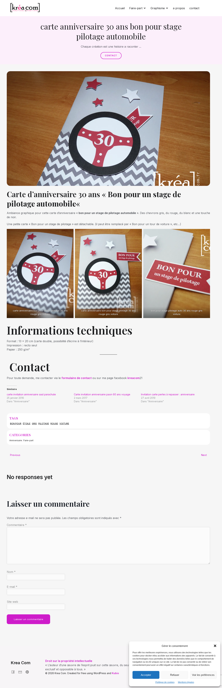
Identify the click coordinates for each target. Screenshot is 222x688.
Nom (11, 572)
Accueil (120, 8)
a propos (179, 8)
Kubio (115, 673)
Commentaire (17, 525)
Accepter (146, 674)
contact (194, 8)
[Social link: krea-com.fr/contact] (21, 671)
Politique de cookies (164, 682)
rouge (54, 423)
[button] (215, 646)
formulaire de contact (77, 378)
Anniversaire (15, 440)
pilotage (43, 423)
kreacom (133, 378)
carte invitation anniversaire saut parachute (31, 394)
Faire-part (28, 440)
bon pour (15, 423)
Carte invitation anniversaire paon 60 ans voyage (102, 394)
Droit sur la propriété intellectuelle (68, 661)
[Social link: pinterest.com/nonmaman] (28, 671)
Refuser (174, 674)
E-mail (12, 586)
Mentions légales (186, 682)
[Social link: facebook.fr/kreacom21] (14, 671)
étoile (26, 423)
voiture (64, 423)
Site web (12, 601)
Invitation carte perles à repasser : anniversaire (168, 394)
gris (34, 423)
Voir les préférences (203, 674)
